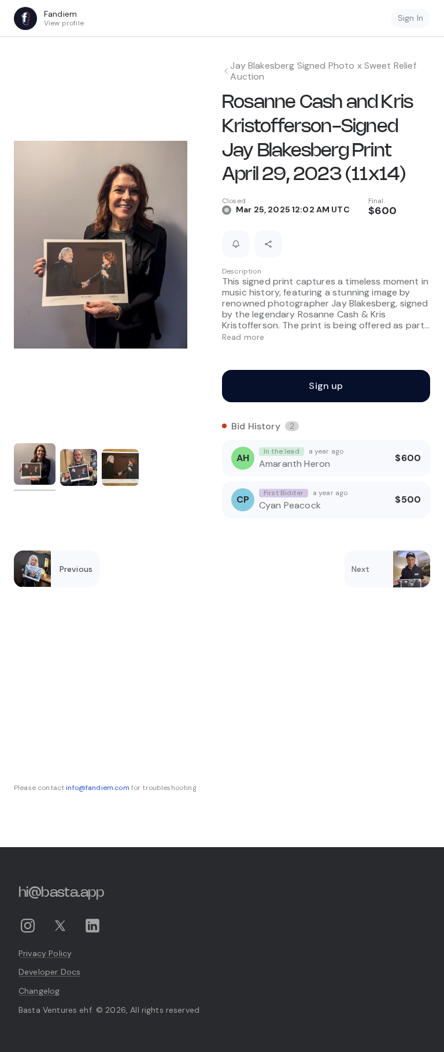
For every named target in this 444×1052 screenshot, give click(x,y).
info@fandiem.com (97, 788)
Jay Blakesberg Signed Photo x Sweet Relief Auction (323, 71)
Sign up (326, 386)
